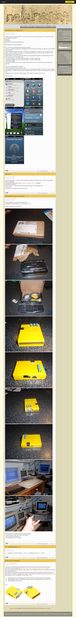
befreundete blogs (63, 52)
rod (13, 185)
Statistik (61, 34)
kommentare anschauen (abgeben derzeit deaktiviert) (22, 171)
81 (26, 608)
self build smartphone (64, 38)
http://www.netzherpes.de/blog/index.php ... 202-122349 (34, 568)
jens (21, 203)
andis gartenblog (63, 59)
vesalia (29, 203)
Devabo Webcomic (63, 61)
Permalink (52, 171)
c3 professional (62, 56)
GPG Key (61, 39)
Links (60, 30)
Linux (12, 32)
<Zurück (16, 608)
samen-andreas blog (64, 60)
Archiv (60, 37)
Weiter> (44, 608)
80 (24, 608)
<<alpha (11, 608)
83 (31, 608)
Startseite (61, 32)
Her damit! (69, 2)
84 (33, 608)
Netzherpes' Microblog (64, 36)
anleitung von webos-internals (28, 183)
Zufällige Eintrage (63, 66)
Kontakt (60, 33)
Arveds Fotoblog (63, 58)
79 (22, 608)
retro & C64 (14, 198)
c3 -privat (61, 55)
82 (28, 608)
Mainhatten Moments (64, 63)
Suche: (61, 43)
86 (37, 608)
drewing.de (61, 54)
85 (35, 608)
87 (40, 608)
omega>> (48, 608)
